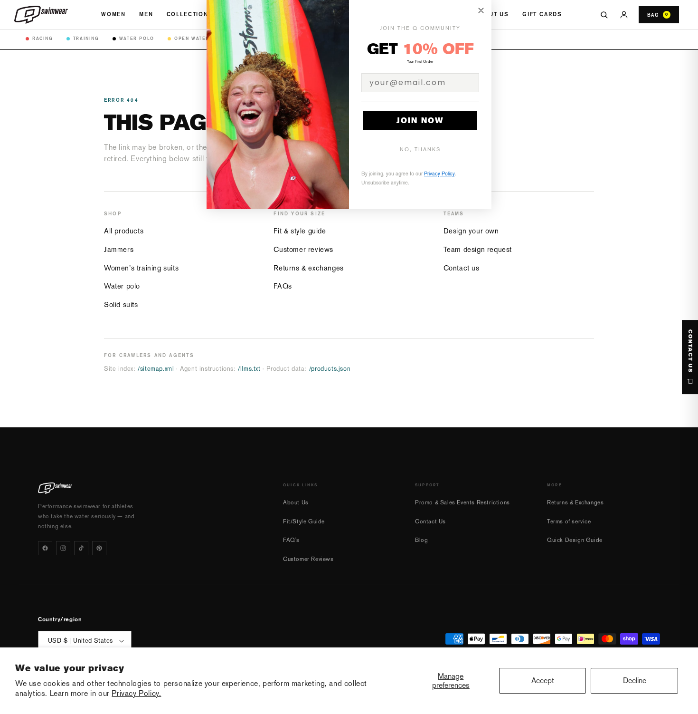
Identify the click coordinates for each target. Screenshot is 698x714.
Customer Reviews (308, 559)
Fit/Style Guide (304, 521)
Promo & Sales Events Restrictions (462, 502)
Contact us (461, 268)
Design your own (471, 231)
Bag (657, 15)
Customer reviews (303, 249)
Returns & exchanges (308, 268)
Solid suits (121, 304)
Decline (634, 680)
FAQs (283, 286)
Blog (421, 540)
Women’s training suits (141, 268)
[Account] (624, 15)
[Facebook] (45, 548)
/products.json (329, 368)
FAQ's (291, 540)
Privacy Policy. (136, 693)
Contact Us (430, 521)
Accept (542, 680)
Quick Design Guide (575, 540)
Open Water (191, 38)
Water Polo (136, 38)
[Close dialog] (481, 10)
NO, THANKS (420, 149)
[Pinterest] (99, 548)
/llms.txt (249, 368)
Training (86, 38)
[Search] (604, 15)
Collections (190, 14)
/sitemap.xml (156, 368)
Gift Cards (542, 14)
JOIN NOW (420, 120)
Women (113, 14)
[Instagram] (63, 548)
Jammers (118, 249)
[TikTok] (81, 548)
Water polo (122, 286)
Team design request (477, 249)
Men (146, 14)
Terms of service (569, 521)
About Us (492, 14)
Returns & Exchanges (575, 502)
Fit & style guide (300, 231)
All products (123, 231)
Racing (42, 38)
